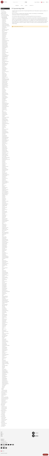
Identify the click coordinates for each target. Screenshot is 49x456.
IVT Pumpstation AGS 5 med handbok (5, 345)
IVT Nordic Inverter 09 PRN (4, 218)
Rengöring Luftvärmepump (3, 13)
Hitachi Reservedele (3, 422)
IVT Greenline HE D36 (4, 250)
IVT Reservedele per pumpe (5, 18)
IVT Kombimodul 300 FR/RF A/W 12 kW (6, 159)
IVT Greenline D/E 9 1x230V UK (5, 273)
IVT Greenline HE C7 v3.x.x (4, 158)
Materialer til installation (3, 12)
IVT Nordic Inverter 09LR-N (4, 143)
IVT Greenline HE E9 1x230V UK (5, 166)
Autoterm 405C (3, 62)
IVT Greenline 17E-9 (4, 377)
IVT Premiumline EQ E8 (4, 54)
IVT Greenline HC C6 (4, 326)
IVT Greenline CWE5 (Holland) (5, 239)
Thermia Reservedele (3, 409)
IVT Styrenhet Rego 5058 (4, 347)
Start (1, 433)
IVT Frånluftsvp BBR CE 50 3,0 (5, 104)
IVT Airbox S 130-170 (4, 21)
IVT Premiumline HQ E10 (4, 274)
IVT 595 (3, 269)
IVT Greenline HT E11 (4, 216)
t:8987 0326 (2, 440)
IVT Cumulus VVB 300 (4, 156)
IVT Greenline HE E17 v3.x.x (4, 80)
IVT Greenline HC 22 (4, 176)
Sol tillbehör (2, 388)
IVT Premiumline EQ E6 (4, 23)
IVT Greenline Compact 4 (4, 75)
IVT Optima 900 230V (4, 107)
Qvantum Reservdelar (3, 425)
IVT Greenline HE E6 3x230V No (5, 310)
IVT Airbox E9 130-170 (4, 92)
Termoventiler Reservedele (4, 408)
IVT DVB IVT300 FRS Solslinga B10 (5, 29)
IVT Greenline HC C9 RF (4, 125)
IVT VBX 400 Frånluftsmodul (4, 300)
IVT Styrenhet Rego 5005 (4, 344)
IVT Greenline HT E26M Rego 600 (5, 383)
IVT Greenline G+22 (4, 292)
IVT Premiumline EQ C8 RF (4, 175)
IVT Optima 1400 (3, 375)
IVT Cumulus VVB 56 (4, 342)
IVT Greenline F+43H (4, 145)
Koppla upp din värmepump (4, 407)
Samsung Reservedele (3, 420)
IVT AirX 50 (3, 128)
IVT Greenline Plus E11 (4, 355)
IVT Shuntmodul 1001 (4, 76)
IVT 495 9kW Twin (4, 196)
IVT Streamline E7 (3, 22)
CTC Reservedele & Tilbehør (4, 16)
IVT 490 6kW (3, 303)
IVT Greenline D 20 (4, 179)
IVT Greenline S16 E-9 (4, 260)
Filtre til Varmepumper (3, 11)
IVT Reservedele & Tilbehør (4, 17)
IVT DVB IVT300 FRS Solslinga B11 (5, 61)
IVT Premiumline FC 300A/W (5, 335)
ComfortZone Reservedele (4, 406)
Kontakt (2, 436)
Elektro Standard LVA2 (4, 336)
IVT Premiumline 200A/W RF (5, 304)
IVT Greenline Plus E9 (4, 325)
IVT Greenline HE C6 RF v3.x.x (5, 122)
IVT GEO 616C (3, 268)
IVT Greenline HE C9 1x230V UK (5, 227)
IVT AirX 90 (3, 280)
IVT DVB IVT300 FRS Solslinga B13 (5, 137)
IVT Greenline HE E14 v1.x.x (4, 209)
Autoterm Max (3, 28)
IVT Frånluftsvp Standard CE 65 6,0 (5, 174)
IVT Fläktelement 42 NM (4, 228)
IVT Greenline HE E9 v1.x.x (4, 136)
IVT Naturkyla (3, 116)
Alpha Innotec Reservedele (4, 423)
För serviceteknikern (3, 414)
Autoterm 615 (3, 72)
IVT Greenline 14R (3, 346)
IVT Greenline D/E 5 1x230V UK (5, 85)
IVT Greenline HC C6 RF (4, 357)
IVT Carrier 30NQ (3, 385)
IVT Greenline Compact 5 (4, 113)
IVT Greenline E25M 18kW (4, 324)
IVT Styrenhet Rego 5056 (4, 279)
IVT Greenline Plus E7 (4, 289)
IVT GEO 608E (3, 367)
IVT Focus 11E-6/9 (4, 134)
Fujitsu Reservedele (3, 412)
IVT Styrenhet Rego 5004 (4, 314)
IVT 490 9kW (3, 364)
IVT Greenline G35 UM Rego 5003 (5, 106)
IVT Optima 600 (3, 197)
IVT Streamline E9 (3, 53)
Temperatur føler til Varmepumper (4, 14)
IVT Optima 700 (3, 208)
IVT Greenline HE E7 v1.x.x (4, 102)
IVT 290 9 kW (3, 231)
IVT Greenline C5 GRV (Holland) (5, 331)
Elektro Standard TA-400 (4, 30)
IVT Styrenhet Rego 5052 (4, 135)
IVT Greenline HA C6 (4, 198)
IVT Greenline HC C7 (4, 19)
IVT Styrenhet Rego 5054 (4, 207)
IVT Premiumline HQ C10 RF (4, 84)
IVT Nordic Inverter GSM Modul (5, 362)
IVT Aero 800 (3, 210)
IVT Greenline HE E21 (4, 320)
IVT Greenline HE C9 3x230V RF (5, 242)
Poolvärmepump (3, 421)
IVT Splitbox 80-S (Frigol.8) (4, 114)
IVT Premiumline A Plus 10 (4, 41)
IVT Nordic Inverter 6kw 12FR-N (5, 229)
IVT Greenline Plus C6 (4, 199)
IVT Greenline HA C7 (4, 270)
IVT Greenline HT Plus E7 (4, 112)
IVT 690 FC (3, 368)
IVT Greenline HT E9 (4, 180)
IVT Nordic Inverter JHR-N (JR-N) (5, 71)
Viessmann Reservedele (3, 417)
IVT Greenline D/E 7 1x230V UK (5, 240)
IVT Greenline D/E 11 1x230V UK (5, 52)
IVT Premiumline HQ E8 (4, 241)
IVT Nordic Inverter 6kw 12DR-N (5, 155)
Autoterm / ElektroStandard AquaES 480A (6, 291)
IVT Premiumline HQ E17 (4, 343)
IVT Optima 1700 (3, 217)
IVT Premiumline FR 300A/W (5, 365)
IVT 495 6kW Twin (4, 124)
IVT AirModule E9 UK (4, 321)
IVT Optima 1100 (3, 323)
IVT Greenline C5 (3, 222)
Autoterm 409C (3, 144)
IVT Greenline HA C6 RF (4, 237)
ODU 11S (3, 295)
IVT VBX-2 (3, 332)
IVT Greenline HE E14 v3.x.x (4, 42)
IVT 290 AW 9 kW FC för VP (4, 302)
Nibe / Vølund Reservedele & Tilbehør (5, 15)
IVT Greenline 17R (3, 39)
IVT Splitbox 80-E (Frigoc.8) (5, 148)
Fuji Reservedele (3, 413)
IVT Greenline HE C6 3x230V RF (5, 169)
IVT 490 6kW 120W (4, 334)
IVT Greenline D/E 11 (4, 373)
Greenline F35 (3, 386)
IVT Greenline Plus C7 (4, 238)
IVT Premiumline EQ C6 (4, 65)
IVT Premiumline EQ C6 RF (4, 105)
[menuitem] (17, 5)
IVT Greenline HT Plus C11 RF (5, 178)
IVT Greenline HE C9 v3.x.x (4, 219)
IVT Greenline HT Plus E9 (4, 146)
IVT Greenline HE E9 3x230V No (5, 341)
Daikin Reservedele (3, 418)
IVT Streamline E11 (4, 95)
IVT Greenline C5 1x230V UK (5, 43)
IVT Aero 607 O (3, 282)
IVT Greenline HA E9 (4, 188)
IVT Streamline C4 (4, 50)
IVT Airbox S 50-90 (4, 51)
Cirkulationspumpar (3, 411)
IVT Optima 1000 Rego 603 (4, 64)
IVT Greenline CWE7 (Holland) (5, 272)
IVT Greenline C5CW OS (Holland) (5, 55)
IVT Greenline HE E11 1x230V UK (5, 201)
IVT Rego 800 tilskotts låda (4, 187)
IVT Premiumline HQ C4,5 (4, 249)
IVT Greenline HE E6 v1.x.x (4, 60)
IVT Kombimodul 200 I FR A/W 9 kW (5, 123)
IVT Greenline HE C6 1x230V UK (5, 153)
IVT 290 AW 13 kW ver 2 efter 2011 (5, 363)
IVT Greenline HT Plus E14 (4, 221)
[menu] (24, 5)
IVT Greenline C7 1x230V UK (5, 81)
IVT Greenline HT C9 (4, 20)
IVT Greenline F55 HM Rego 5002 (5, 220)
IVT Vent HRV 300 (3, 133)
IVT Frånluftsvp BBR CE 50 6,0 (5, 138)
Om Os (1, 435)
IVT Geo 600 (3, 387)
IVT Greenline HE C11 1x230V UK (5, 263)
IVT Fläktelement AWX (4, 190)
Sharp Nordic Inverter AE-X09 (5, 93)
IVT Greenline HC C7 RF (4, 49)
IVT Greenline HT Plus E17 (4, 293)
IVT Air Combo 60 (3, 353)
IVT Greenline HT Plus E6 (4, 74)
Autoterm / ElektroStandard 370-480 (5, 157)
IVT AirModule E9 (3, 200)
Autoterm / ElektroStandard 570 (5, 232)
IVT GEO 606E (3, 195)
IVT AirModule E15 (4, 165)
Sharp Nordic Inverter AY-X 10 (5, 83)
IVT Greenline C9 (3, 294)
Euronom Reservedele (3, 416)
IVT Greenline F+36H (4, 73)
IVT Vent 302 (3, 313)
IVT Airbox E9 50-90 (4, 127)
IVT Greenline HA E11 (4, 226)
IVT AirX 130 (3, 356)
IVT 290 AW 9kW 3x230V (4, 82)
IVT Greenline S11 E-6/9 (4, 149)
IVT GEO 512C (3, 186)
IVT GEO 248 (3, 251)
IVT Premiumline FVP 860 (4, 247)
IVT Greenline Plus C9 (4, 271)
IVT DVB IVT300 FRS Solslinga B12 (5, 103)
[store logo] (4, 2)
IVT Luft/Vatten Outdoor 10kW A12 (5, 117)
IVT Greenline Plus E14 (4, 384)
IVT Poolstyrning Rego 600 (4, 154)
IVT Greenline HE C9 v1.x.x (4, 352)
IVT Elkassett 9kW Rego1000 (5, 261)
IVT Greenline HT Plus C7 (4, 34)
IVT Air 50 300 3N (4, 70)
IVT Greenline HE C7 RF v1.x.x (5, 322)
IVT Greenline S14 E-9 (4, 185)
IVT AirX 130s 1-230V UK (4, 283)
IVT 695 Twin (3, 31)
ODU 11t (3, 259)
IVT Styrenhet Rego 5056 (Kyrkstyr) (5, 40)
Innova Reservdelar (3, 415)
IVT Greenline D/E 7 (4, 167)
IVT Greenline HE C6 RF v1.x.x (5, 253)
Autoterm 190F (3, 366)
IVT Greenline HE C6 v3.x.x (4, 86)
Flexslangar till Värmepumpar (4, 410)
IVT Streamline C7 (3, 126)
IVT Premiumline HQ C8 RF (4, 44)
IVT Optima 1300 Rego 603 (4, 32)
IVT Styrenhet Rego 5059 (4, 378)
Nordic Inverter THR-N (4, 230)
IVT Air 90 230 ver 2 (4, 252)
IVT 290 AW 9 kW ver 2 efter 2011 (5, 333)
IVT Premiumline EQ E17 (4, 168)
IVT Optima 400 (3, 248)
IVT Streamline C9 (4, 164)
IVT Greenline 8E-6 (4, 115)
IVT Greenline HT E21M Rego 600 (5, 354)
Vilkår (1, 434)
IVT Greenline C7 (3, 258)
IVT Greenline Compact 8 (4, 147)
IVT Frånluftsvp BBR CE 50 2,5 (5, 63)
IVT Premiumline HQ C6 (4, 284)
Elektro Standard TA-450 (4, 305)
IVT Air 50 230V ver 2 (4, 177)
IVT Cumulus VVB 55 (4, 311)
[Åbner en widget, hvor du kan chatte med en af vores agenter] (45, 455)
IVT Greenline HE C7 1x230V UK (5, 189)
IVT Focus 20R (3, 206)
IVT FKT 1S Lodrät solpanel (4, 315)
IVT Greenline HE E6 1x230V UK (5, 94)
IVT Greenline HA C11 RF (4, 33)
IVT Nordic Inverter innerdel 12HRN (5, 301)
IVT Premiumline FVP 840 (4, 211)
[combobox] (19, 2)
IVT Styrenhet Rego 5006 (4, 374)
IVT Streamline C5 (4, 91)
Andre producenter (3, 424)
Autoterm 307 (3, 101)
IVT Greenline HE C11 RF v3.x (5, 290)
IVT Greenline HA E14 (4, 262)
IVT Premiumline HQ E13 (4, 312)
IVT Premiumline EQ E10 (4, 96)
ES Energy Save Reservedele (4, 419)
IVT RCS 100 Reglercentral (4, 376)
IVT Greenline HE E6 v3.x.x (4, 281)
